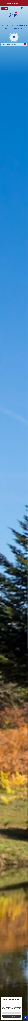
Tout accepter (11, 1016)
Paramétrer (11, 1012)
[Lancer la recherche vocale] (14, 37)
